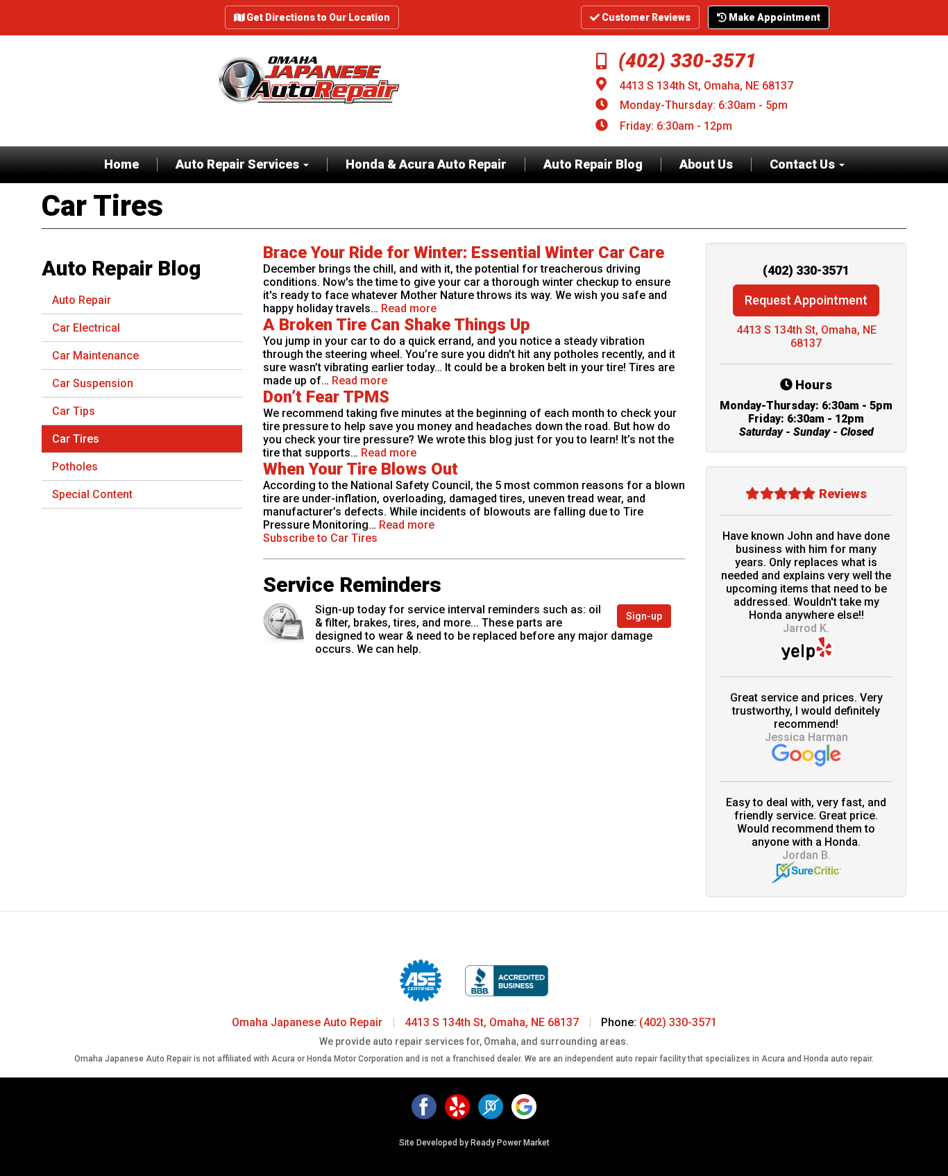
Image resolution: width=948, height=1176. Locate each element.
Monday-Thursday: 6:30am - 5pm (704, 105)
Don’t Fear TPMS (326, 397)
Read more (409, 308)
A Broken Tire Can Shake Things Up (396, 324)
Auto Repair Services (239, 164)
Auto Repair (81, 300)
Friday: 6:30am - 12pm (676, 126)
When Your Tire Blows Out (360, 469)
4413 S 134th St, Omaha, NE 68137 (706, 85)
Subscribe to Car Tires (320, 538)
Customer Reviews (645, 17)
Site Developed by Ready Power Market (474, 1143)
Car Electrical (86, 327)
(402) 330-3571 (684, 60)
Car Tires (75, 438)
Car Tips (73, 411)
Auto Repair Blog (593, 164)
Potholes (75, 466)
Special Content (92, 494)
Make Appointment (773, 17)
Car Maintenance (95, 355)
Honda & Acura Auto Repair (426, 164)
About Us (706, 164)
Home (121, 164)
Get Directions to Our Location (317, 17)
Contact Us (804, 164)
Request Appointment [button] (806, 300)
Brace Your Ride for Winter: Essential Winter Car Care (463, 252)
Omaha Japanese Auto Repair (307, 1022)
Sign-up (644, 616)
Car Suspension (92, 383)
